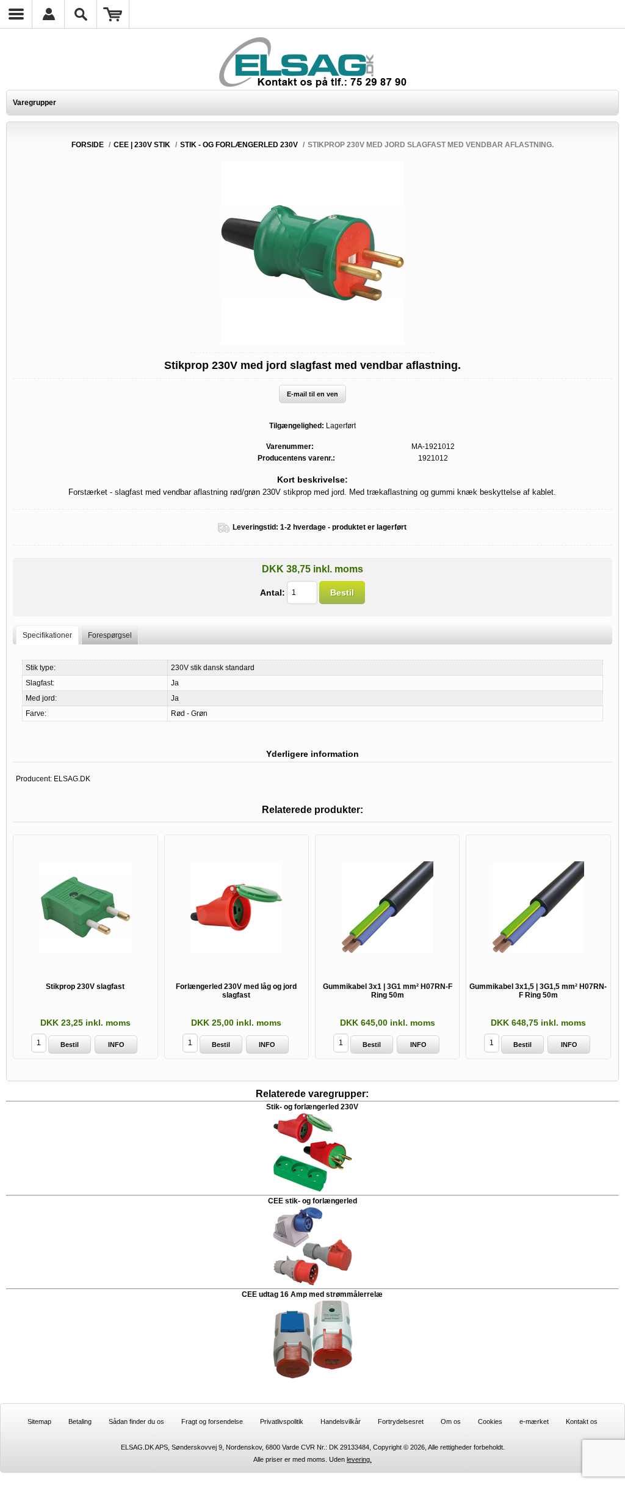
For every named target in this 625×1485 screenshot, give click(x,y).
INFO (116, 1044)
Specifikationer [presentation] (47, 635)
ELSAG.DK (72, 779)
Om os (451, 1421)
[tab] (47, 635)
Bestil (342, 592)
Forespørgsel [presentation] (110, 635)
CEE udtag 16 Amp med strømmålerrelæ (312, 1294)
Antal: (272, 592)
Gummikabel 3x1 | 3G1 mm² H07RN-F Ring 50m (387, 990)
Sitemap (39, 1421)
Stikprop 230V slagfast (85, 986)
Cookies (490, 1421)
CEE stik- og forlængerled (312, 1201)
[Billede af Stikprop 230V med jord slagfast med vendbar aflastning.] (312, 342)
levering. (359, 1459)
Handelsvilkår (340, 1421)
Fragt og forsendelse (212, 1421)
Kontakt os (582, 1421)
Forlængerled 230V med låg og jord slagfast (236, 990)
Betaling (80, 1421)
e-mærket (534, 1421)
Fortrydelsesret (401, 1421)
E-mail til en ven (312, 394)
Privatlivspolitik (281, 1421)
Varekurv (113, 14)
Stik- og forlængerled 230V (312, 1107)
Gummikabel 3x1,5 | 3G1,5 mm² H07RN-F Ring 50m (538, 990)
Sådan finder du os (136, 1421)
